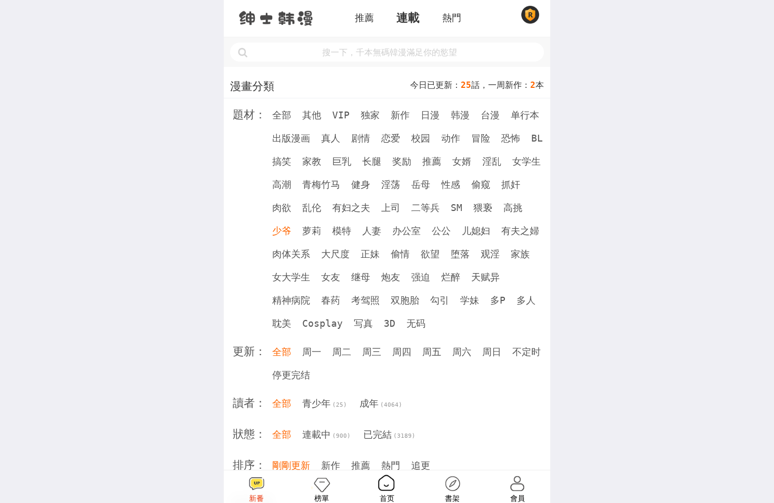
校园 (420, 138)
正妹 (370, 253)
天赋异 (485, 277)
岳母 (420, 184)
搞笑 (281, 161)
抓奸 (510, 184)
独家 (370, 114)
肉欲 (281, 207)
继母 (360, 277)
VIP (341, 114)
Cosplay (322, 323)
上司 (390, 207)
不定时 (526, 351)
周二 (341, 351)
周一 (311, 351)
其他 (311, 114)
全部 (281, 114)
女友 (330, 277)
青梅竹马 (321, 184)
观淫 (490, 253)
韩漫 (460, 114)
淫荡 (390, 184)
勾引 (439, 300)
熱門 (451, 17)
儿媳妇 (476, 230)
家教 (311, 161)
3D (389, 323)
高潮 (281, 184)
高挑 (512, 207)
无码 (415, 323)
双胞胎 (405, 300)
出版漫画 (291, 138)
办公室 (406, 230)
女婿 (461, 161)
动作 (450, 138)
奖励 (401, 161)
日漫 (430, 114)
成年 (381, 403)
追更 (420, 465)
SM (456, 207)
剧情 (360, 138)
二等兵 (425, 207)
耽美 (281, 323)
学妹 (469, 300)
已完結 (389, 434)
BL (537, 138)
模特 (341, 230)
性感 (450, 184)
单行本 (525, 114)
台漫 (490, 114)
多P (497, 300)
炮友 (390, 277)
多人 (526, 300)
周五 (431, 351)
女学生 (526, 161)
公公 (441, 230)
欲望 (430, 253)
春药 (330, 300)
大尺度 (335, 253)
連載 (408, 17)
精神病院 (291, 300)
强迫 (420, 277)
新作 (400, 114)
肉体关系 (291, 253)
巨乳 (341, 161)
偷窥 (480, 184)
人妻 (371, 230)
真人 (330, 138)
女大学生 (291, 277)
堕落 (460, 253)
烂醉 (450, 277)
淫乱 (491, 161)
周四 (401, 351)
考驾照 (365, 300)
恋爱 (390, 138)
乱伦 (311, 207)
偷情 (400, 253)
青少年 (324, 403)
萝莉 (311, 230)
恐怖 (510, 138)
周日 (491, 351)
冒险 (480, 138)
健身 (360, 184)
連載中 (326, 434)
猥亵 (482, 207)
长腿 (371, 161)
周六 (461, 351)
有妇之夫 (351, 207)
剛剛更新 (291, 465)
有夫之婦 (520, 230)
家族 (520, 253)
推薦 (364, 17)
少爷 (281, 230)
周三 (371, 351)
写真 (363, 323)
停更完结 (291, 374)
